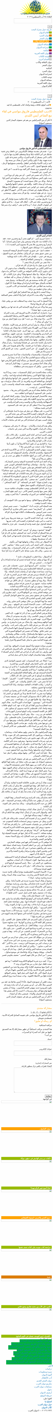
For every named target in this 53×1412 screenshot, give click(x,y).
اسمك (49, 1039)
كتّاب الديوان (47, 1407)
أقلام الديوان (44, 32)
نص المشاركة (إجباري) (43, 1063)
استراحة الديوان (42, 47)
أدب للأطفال (47, 1378)
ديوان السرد (44, 35)
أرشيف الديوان (46, 1393)
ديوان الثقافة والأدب (41, 41)
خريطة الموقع (46, 1396)
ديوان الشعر (44, 38)
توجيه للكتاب (44, 56)
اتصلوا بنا (48, 1401)
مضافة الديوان (43, 44)
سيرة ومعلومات (45, 1372)
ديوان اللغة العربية (42, 53)
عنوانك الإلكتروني (45, 1049)
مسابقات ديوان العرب (43, 1387)
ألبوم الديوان (47, 1375)
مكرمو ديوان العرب (44, 1384)
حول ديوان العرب (45, 1404)
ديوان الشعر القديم (44, 1381)
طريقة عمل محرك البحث (41, 29)
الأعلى (50, 1366)
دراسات (48, 1369)
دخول (49, 1390)
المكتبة (46, 50)
